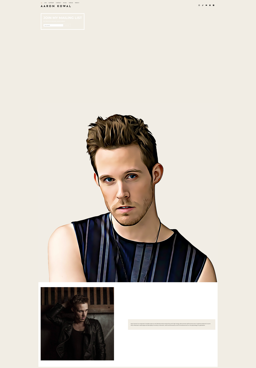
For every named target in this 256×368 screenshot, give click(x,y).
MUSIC (65, 2)
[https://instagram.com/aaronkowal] (199, 5)
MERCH (77, 2)
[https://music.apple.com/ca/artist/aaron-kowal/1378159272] (213, 5)
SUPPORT (51, 2)
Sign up (67, 25)
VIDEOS (71, 2)
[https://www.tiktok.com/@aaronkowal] (202, 5)
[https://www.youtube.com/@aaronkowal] (206, 5)
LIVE (45, 2)
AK (41, 2)
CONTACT (58, 2)
